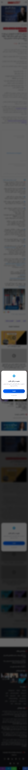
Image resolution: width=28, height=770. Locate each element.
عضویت (14, 391)
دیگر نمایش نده (14, 395)
